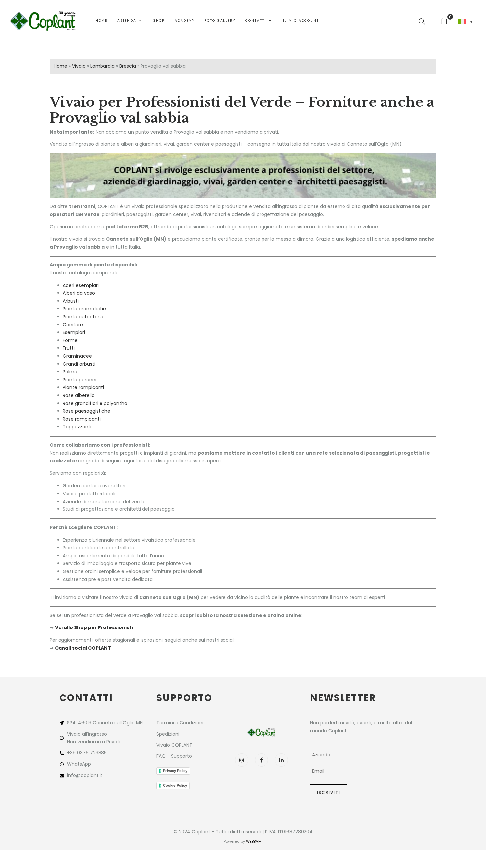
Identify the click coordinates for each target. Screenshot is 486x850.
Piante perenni (79, 379)
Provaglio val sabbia (119, 118)
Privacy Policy (175, 770)
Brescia (127, 66)
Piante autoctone (83, 316)
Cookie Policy (175, 785)
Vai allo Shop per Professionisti (94, 627)
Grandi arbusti (79, 364)
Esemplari (74, 332)
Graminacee (77, 356)
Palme (70, 371)
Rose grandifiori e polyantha (95, 403)
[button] (446, 20)
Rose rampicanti (82, 419)
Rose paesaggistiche (86, 411)
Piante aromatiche (84, 308)
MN (139, 722)
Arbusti (71, 301)
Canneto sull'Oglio (114, 722)
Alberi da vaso (79, 293)
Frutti (69, 348)
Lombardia (102, 66)
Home (60, 66)
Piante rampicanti (83, 387)
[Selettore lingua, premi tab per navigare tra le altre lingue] (465, 22)
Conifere (73, 324)
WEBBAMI (254, 841)
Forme (70, 340)
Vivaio (79, 66)
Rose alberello (79, 395)
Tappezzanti (77, 427)
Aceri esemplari (81, 285)
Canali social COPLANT (83, 648)
